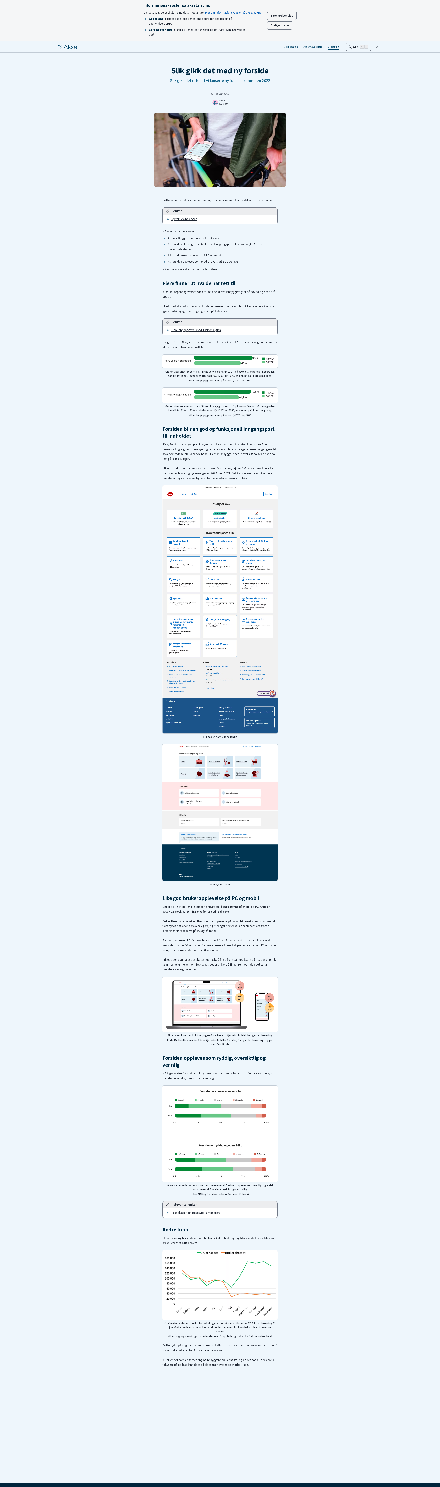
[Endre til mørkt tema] (377, 47)
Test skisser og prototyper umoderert (195, 1213)
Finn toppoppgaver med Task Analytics (196, 330)
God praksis (291, 47)
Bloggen (333, 47)
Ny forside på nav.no (184, 219)
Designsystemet (313, 47)
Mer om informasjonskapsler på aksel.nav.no (233, 12)
